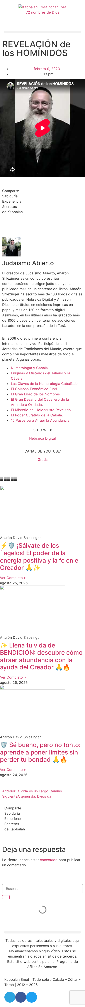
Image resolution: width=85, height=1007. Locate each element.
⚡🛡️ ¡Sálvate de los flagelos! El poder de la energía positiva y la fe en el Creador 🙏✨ (40, 556)
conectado (49, 860)
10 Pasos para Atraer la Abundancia (40, 420)
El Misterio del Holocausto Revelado (41, 410)
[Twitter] (31, 997)
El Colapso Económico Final (34, 389)
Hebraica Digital (42, 438)
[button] (42, 32)
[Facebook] (20, 997)
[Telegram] (9, 997)
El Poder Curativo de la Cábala (36, 415)
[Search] (6, 897)
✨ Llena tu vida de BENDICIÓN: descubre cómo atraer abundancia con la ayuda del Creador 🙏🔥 (41, 656)
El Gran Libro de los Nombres (35, 394)
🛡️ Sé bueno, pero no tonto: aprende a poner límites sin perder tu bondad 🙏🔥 (40, 752)
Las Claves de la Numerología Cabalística (45, 383)
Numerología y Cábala (29, 368)
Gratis (43, 459)
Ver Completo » (13, 577)
